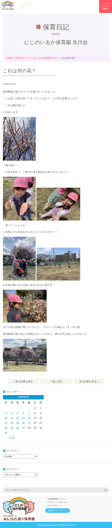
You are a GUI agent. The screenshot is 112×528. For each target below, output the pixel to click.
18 (11, 422)
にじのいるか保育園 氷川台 (43, 58)
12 (17, 418)
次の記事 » (89, 381)
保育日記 (20, 58)
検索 (105, 490)
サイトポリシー (55, 506)
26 (17, 427)
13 (23, 418)
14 (29, 418)
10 (6, 418)
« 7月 (12, 437)
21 (29, 422)
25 (11, 427)
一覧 (56, 381)
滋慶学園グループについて (57, 510)
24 (6, 427)
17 (6, 422)
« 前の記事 (23, 381)
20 (23, 422)
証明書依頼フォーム (56, 499)
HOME (9, 58)
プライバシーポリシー (57, 502)
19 (17, 422)
